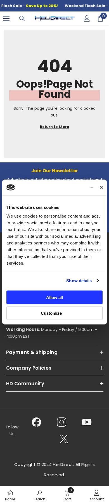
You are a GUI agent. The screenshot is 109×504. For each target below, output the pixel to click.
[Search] (22, 18)
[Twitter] (63, 438)
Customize (51, 313)
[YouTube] (86, 422)
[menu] (6, 18)
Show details (79, 280)
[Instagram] (61, 422)
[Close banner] (101, 187)
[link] (39, 495)
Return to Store (54, 126)
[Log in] (87, 18)
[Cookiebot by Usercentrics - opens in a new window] (70, 187)
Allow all (54, 297)
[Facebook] (36, 422)
